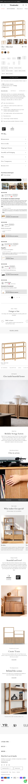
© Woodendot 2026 (4, 772)
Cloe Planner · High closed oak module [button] (12, 216)
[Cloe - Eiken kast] (3, 41)
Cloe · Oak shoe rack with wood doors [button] (12, 236)
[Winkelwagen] (26, 5)
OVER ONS (5, 742)
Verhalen (18, 772)
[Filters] (23, 180)
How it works (5, 143)
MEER (3, 751)
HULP (3, 746)
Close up (25, 367)
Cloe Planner (6, 107)
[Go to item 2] (12, 186)
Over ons (13, 772)
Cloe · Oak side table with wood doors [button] (12, 292)
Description (13, 367)
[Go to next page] (19, 297)
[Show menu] (2, 5)
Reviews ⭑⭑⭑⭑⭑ (5, 166)
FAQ (2, 157)
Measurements (5, 139)
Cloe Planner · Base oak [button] (10, 258)
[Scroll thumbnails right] (26, 186)
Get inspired (4, 367)
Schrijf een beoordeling (11, 180)
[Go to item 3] (19, 186)
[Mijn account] (23, 5)
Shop (10, 772)
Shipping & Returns (6, 148)
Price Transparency (6, 161)
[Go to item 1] (5, 186)
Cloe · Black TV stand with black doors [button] (12, 274)
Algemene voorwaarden (5, 774)
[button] (3, 216)
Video (19, 367)
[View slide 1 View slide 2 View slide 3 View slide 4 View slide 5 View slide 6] (14, 403)
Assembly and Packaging (8, 152)
